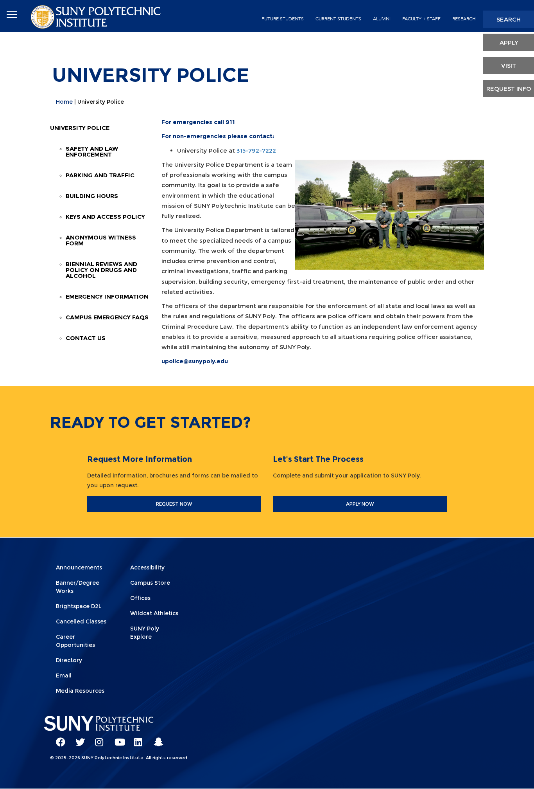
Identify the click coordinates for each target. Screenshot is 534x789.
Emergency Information (107, 296)
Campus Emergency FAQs (107, 317)
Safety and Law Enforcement (92, 151)
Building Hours (92, 196)
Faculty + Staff (421, 19)
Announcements (79, 567)
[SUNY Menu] (11, 15)
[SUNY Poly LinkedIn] (136, 738)
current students (338, 19)
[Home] (96, 16)
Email (64, 675)
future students (283, 19)
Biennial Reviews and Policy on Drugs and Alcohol (101, 269)
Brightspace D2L (79, 606)
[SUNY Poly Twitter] (77, 738)
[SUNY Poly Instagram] (97, 738)
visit (508, 65)
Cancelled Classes (81, 621)
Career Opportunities (75, 640)
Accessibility (147, 567)
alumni (382, 19)
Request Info (508, 88)
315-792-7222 (256, 150)
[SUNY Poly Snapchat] (155, 738)
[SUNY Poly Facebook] (58, 738)
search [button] (508, 19)
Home (64, 101)
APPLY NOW (360, 504)
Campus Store (150, 582)
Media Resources (80, 690)
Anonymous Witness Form (101, 240)
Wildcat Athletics (154, 613)
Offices (140, 598)
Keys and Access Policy (105, 216)
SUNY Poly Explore (144, 632)
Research (464, 19)
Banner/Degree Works (77, 586)
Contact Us (86, 338)
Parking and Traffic (100, 175)
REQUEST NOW (174, 504)
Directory (69, 660)
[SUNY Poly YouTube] (116, 738)
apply (509, 42)
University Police (79, 128)
